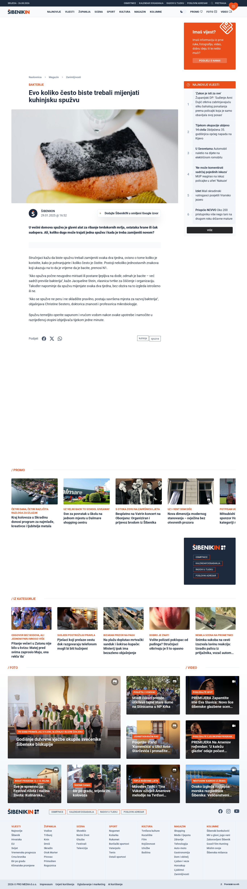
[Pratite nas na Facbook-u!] (220, 811)
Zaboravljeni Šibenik (218, 839)
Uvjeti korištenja (65, 884)
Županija (84, 11)
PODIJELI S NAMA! (210, 60)
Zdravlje (179, 839)
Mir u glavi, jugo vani (218, 835)
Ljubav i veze (181, 861)
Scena (99, 11)
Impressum (46, 884)
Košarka (113, 835)
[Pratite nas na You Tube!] (236, 811)
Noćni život (82, 835)
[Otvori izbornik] (233, 6)
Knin (46, 839)
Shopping (179, 830)
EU (12, 843)
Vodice (48, 830)
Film (144, 839)
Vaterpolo (114, 848)
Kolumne (156, 11)
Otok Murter (51, 852)
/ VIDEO (191, 668)
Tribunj (48, 835)
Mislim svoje (214, 848)
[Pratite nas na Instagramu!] (228, 811)
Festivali (81, 843)
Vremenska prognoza (23, 852)
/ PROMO (18, 470)
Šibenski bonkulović (218, 830)
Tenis (112, 852)
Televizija (82, 848)
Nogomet (114, 830)
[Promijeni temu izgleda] (183, 12)
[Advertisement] (210, 407)
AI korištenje (115, 884)
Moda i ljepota (182, 835)
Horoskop (179, 865)
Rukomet (114, 839)
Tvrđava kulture (151, 830)
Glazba (80, 839)
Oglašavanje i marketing (91, 884)
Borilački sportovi (119, 843)
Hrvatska (16, 839)
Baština (146, 852)
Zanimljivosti (73, 77)
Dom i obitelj (181, 856)
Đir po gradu (18, 861)
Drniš (47, 843)
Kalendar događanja (208, 563)
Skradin (48, 848)
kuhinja (143, 338)
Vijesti (69, 11)
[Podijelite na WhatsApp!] (60, 338)
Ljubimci (179, 869)
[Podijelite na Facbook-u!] (44, 338)
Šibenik (15, 835)
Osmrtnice (202, 557)
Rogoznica (50, 865)
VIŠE (209, 230)
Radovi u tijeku (204, 569)
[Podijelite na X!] (52, 338)
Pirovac (48, 856)
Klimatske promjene (23, 865)
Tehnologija (181, 843)
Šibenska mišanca (217, 852)
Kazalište (147, 835)
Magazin (140, 11)
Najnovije (54, 11)
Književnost (148, 843)
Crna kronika (18, 856)
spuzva (155, 338)
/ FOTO (13, 668)
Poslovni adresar (206, 575)
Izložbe (146, 848)
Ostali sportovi (117, 856)
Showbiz (81, 830)
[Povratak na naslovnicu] (18, 11)
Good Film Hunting (217, 843)
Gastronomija (182, 852)
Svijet (14, 848)
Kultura (124, 11)
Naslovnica (35, 77)
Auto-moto (180, 848)
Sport (111, 11)
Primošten (50, 861)
